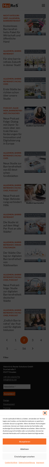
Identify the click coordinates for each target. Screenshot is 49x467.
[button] (45, 413)
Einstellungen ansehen (24, 456)
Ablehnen (24, 449)
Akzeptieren (24, 441)
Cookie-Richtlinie (11, 462)
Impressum (40, 462)
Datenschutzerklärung (27, 462)
